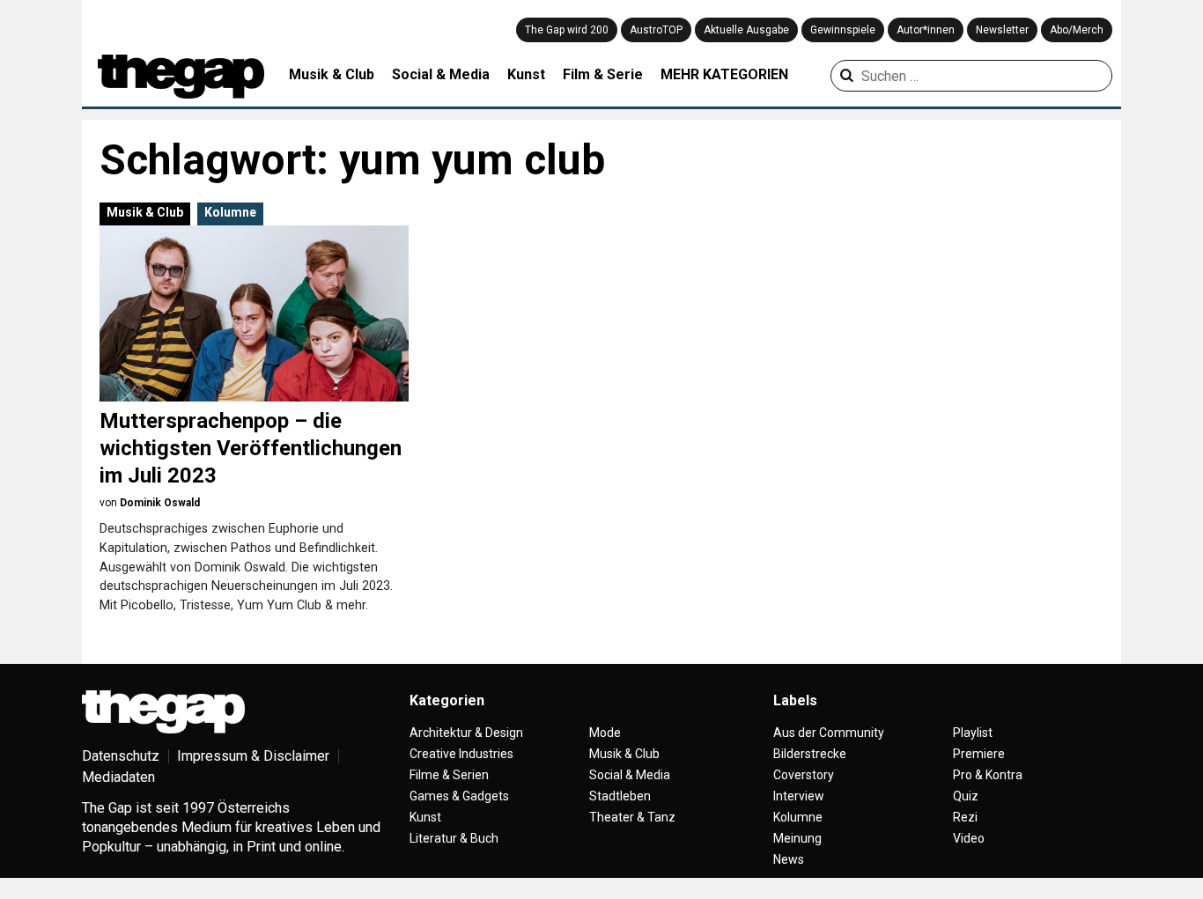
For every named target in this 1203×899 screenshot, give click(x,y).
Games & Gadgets (459, 796)
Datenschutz (120, 756)
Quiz (965, 796)
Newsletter (1002, 30)
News (788, 859)
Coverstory (803, 775)
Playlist (973, 733)
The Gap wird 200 (567, 30)
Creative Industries (461, 754)
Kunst (526, 74)
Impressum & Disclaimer (253, 756)
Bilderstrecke (809, 754)
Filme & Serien (449, 775)
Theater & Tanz (632, 817)
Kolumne (230, 212)
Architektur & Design (466, 733)
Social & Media (441, 74)
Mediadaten (118, 777)
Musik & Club (331, 74)
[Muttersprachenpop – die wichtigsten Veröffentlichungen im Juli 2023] (254, 313)
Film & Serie (603, 74)
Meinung (797, 838)
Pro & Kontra (987, 775)
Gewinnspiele (842, 30)
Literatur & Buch (454, 838)
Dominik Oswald (160, 503)
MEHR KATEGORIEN (724, 74)
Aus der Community (828, 733)
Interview (798, 796)
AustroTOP (656, 30)
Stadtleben (620, 796)
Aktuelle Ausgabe (746, 30)
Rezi (965, 817)
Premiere (979, 754)
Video (969, 838)
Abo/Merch (1076, 30)
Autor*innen (926, 30)
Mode (605, 733)
